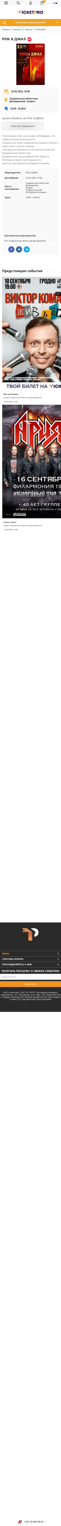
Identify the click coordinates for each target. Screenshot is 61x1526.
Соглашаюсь (18, 1519)
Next (58, 294)
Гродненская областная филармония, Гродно (24, 100)
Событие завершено (22, 126)
